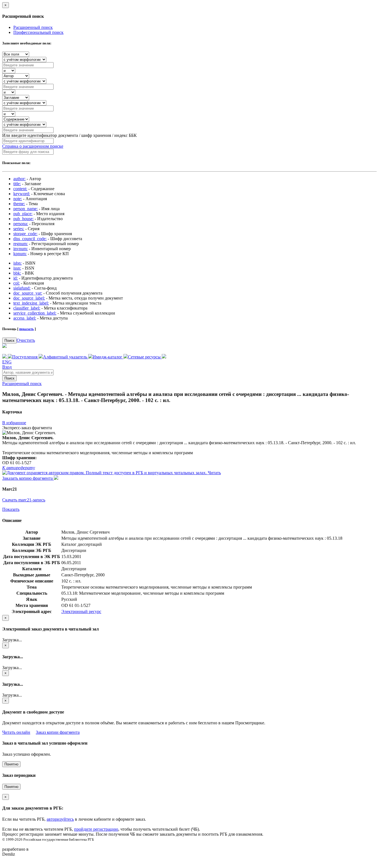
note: (17, 198)
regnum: (20, 243)
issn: (17, 268)
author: (19, 178)
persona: (20, 223)
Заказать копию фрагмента (28, 478)
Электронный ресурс (81, 611)
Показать (10, 509)
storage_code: (25, 233)
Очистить (26, 340)
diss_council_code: (30, 238)
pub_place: (22, 213)
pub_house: (23, 218)
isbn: (17, 263)
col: (16, 283)
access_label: (24, 318)
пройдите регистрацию (96, 829)
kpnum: (20, 253)
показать (26, 329)
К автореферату (18, 467)
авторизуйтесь (60, 819)
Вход (7, 367)
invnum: (20, 248)
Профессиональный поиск (38, 32)
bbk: (17, 273)
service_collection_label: (34, 313)
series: (18, 228)
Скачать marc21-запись (23, 500)
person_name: (25, 208)
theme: (19, 203)
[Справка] (164, 357)
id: (15, 278)
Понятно (11, 764)
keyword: (21, 193)
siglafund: (22, 288)
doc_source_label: (29, 298)
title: (17, 183)
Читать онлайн (16, 732)
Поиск (9, 340)
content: (20, 188)
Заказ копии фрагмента (58, 732)
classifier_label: (26, 308)
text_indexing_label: (31, 303)
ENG (7, 362)
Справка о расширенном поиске (32, 146)
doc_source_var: (27, 293)
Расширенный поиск (33, 27)
